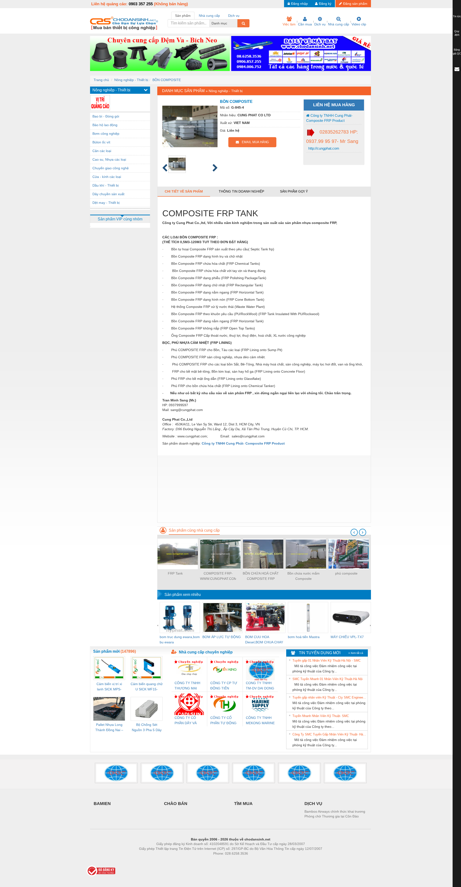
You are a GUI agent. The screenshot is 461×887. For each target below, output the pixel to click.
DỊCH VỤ (313, 803)
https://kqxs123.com (254, 861)
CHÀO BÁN (175, 803)
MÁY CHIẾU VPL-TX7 (347, 637)
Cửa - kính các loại (106, 177)
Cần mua (305, 24)
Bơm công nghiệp (105, 133)
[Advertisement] (264, 489)
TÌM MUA (243, 803)
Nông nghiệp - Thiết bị (131, 80)
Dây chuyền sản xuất (108, 194)
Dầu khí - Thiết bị (105, 185)
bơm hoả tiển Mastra (304, 637)
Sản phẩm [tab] (183, 16)
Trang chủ (101, 80)
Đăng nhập (299, 4)
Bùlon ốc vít (101, 142)
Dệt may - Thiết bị (106, 203)
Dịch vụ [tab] (233, 16)
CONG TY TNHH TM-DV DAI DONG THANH (260, 686)
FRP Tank (175, 573)
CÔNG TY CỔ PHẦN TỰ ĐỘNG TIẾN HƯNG (223, 721)
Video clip (359, 24)
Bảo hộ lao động (104, 125)
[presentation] (354, 532)
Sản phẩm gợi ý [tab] (294, 191)
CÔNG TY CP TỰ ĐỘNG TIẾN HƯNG (223, 686)
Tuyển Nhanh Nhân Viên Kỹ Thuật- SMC (320, 716)
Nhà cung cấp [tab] (209, 16)
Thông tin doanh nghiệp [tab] (241, 191)
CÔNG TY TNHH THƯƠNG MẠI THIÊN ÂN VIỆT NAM (187, 686)
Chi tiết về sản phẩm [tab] (184, 191)
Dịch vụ (320, 24)
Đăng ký (325, 4)
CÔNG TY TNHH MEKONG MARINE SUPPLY (260, 721)
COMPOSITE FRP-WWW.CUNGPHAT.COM (218, 576)
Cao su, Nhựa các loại (109, 159)
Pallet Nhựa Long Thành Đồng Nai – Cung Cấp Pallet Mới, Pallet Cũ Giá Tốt (109, 728)
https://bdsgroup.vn (224, 861)
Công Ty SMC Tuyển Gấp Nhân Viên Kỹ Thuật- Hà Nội (329, 734)
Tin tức (457, 16)
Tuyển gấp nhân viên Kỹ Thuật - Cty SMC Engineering (329, 697)
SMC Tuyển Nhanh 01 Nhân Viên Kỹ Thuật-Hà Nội (327, 679)
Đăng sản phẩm (355, 4)
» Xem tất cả (355, 653)
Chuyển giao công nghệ (110, 168)
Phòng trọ (199, 861)
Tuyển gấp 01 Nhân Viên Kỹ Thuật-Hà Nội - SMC (326, 660)
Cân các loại (101, 151)
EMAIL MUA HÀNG (254, 142)
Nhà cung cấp (338, 24)
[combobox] (236, 23)
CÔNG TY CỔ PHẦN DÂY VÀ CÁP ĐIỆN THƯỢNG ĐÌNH (187, 721)
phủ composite (346, 573)
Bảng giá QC (457, 51)
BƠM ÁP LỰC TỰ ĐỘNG (221, 637)
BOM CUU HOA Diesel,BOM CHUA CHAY (264, 639)
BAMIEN (102, 803)
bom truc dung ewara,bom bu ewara (180, 639)
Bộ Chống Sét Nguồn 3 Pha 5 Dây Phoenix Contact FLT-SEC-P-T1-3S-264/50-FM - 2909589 (147, 728)
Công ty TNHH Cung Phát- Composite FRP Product (329, 118)
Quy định (456, 33)
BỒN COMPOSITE (166, 80)
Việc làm (289, 24)
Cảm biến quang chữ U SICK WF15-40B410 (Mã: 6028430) (147, 687)
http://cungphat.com (323, 148)
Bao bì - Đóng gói (105, 116)
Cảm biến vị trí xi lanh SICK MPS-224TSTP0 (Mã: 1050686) (109, 687)
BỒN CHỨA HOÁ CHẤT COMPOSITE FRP (261, 576)
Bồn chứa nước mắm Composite (303, 576)
